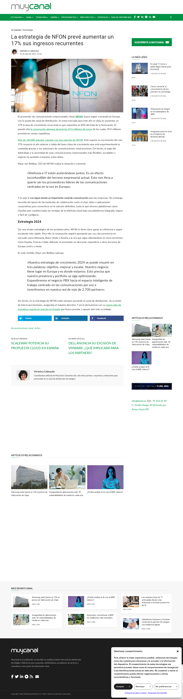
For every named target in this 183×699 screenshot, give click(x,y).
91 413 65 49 (160, 401)
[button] (177, 651)
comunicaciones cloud (22, 328)
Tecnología (41, 17)
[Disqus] (67, 540)
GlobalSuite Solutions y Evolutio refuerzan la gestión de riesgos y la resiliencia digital (156, 622)
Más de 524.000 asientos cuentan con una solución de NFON (50, 140)
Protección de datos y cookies (136, 693)
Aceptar (120, 687)
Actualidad (16, 17)
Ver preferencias (163, 687)
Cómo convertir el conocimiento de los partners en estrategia (160, 89)
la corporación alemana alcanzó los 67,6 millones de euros (61, 129)
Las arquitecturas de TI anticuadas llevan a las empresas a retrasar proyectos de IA (155, 601)
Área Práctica (87, 17)
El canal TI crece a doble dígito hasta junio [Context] (160, 66)
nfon (38, 328)
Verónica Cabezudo (44, 372)
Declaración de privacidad (157, 693)
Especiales (103, 17)
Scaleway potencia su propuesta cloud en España (35, 346)
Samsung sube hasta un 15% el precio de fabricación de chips (45, 598)
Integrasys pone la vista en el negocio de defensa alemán (161, 134)
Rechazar (140, 687)
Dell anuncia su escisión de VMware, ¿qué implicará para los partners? (93, 348)
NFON (79, 117)
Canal (29, 17)
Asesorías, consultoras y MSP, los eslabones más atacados (100, 616)
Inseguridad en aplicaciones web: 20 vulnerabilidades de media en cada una (44, 618)
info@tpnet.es (139, 401)
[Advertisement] (67, 421)
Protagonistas (68, 17)
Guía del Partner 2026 (121, 17)
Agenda (54, 17)
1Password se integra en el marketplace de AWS (160, 111)
